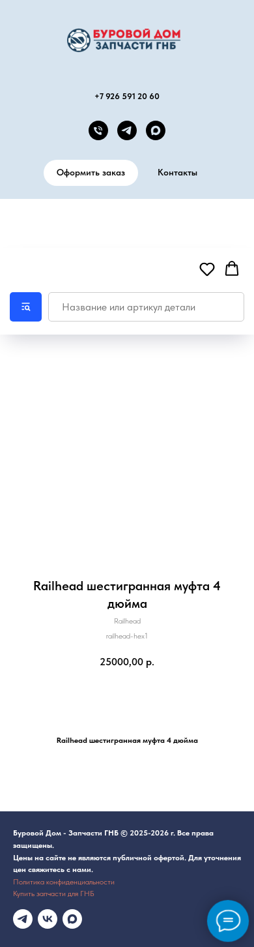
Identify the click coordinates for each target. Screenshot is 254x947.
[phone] (98, 130)
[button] (207, 269)
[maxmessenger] (72, 919)
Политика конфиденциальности (64, 881)
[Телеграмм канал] (23, 919)
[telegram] (127, 130)
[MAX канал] (155, 130)
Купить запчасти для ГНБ (53, 893)
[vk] (47, 919)
